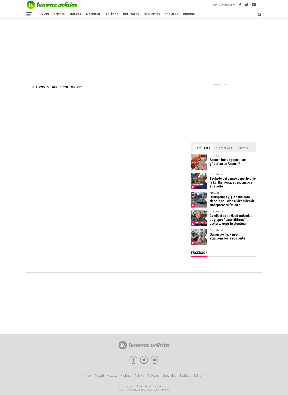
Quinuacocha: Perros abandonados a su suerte (227, 236)
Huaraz (76, 14)
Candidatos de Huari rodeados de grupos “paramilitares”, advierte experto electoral (231, 220)
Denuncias (152, 14)
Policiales (131, 14)
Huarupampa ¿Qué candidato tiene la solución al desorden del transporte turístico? (232, 201)
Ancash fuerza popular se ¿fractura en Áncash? (227, 162)
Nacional (93, 14)
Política (111, 14)
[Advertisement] (144, 48)
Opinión (189, 14)
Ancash (59, 14)
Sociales (171, 14)
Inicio (45, 14)
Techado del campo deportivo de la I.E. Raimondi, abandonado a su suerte (233, 182)
